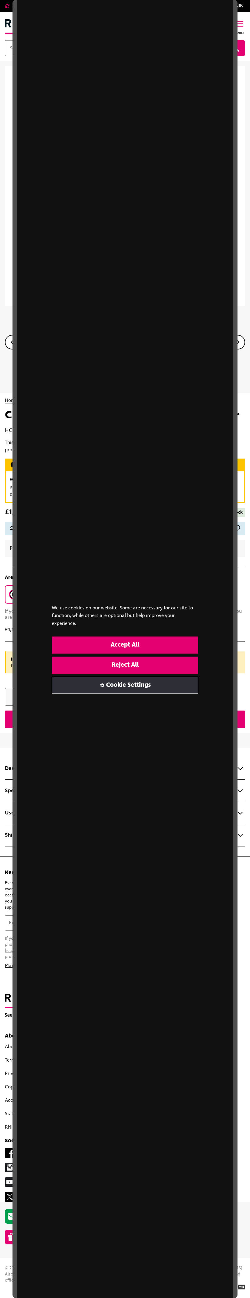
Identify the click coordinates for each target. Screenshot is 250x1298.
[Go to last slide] (12, 342)
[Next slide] (237, 342)
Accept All (125, 645)
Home (11, 400)
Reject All (125, 665)
